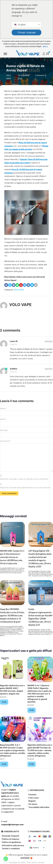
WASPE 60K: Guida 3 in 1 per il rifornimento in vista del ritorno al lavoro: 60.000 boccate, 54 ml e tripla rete (12, 557)
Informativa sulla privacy (13, 845)
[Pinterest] (21, 285)
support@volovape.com (12, 824)
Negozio (32, 801)
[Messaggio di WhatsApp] (17, 285)
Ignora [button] (45, 46)
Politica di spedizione (11, 842)
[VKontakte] (28, 285)
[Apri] (5, 54)
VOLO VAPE (19, 289)
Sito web (4, 430)
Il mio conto (33, 798)
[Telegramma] (24, 285)
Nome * (3, 408)
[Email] (36, 285)
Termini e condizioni (11, 848)
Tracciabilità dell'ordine (38, 807)
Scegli (4, 702)
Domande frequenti (10, 836)
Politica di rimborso (10, 839)
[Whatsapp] (6, 859)
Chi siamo (32, 804)
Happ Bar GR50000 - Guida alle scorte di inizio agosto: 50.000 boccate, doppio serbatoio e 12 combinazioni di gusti (12, 615)
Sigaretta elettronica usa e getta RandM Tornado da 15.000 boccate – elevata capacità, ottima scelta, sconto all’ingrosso (39, 750)
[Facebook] (6, 285)
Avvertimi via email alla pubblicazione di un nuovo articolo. (25, 487)
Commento (5, 441)
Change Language (27, 32)
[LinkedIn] (13, 285)
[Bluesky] (32, 285)
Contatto (32, 794)
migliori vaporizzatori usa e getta (10, 793)
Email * (3, 419)
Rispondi (48, 341)
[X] (10, 285)
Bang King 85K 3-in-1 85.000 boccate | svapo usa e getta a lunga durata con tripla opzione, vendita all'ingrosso (12, 750)
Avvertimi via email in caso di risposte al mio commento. (24, 479)
